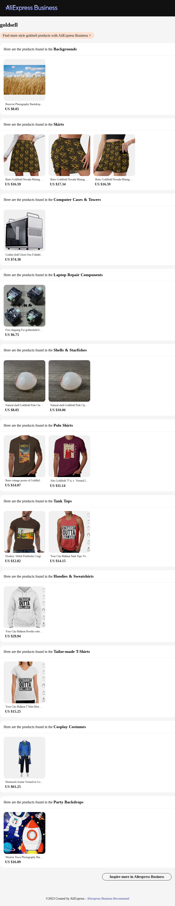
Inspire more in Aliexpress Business (137, 877)
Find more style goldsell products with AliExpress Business (45, 35)
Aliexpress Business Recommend (108, 898)
